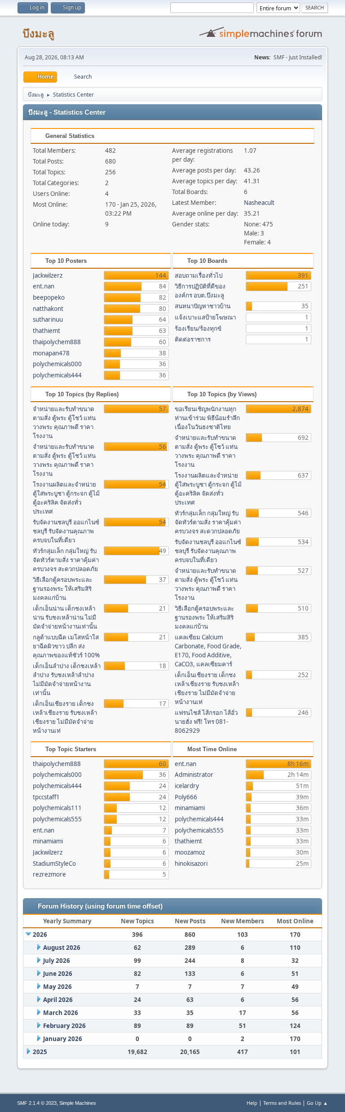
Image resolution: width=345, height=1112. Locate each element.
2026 (40, 934)
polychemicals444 (57, 375)
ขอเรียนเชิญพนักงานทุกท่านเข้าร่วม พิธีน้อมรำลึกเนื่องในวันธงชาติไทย (207, 418)
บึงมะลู (38, 33)
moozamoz (190, 852)
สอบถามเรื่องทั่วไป (198, 275)
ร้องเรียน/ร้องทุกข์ (198, 328)
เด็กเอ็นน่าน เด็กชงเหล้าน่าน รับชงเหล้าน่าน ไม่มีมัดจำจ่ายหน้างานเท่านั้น (65, 617)
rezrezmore (49, 874)
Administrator (194, 775)
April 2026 (58, 1000)
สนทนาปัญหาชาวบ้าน (202, 306)
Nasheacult (259, 203)
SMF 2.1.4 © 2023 (37, 1103)
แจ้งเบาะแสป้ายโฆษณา (205, 317)
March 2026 (60, 1013)
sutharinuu (48, 319)
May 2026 (57, 987)
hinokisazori (191, 863)
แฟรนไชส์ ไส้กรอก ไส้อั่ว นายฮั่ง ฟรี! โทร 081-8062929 (206, 722)
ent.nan (43, 286)
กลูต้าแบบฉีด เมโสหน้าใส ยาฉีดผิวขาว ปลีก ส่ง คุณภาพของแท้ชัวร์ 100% (66, 646)
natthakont (48, 309)
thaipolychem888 (57, 342)
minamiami (48, 841)
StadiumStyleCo (54, 863)
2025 (40, 1052)
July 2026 (56, 961)
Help (252, 1102)
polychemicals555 (57, 819)
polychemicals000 (57, 364)
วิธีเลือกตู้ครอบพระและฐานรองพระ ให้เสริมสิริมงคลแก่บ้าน (62, 589)
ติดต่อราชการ (193, 339)
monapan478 (51, 353)
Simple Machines (77, 1103)
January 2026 (62, 1039)
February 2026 (64, 1026)
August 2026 (61, 948)
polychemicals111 (57, 808)
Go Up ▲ (317, 1102)
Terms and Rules (282, 1102)
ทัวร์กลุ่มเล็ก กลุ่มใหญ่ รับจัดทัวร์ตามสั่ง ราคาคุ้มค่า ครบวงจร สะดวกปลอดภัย (66, 560)
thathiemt (46, 331)
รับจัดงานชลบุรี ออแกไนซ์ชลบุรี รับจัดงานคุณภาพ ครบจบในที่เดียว (66, 531)
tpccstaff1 (46, 797)
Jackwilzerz (47, 275)
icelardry (187, 786)
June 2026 (57, 974)
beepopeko (49, 297)
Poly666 (186, 797)
